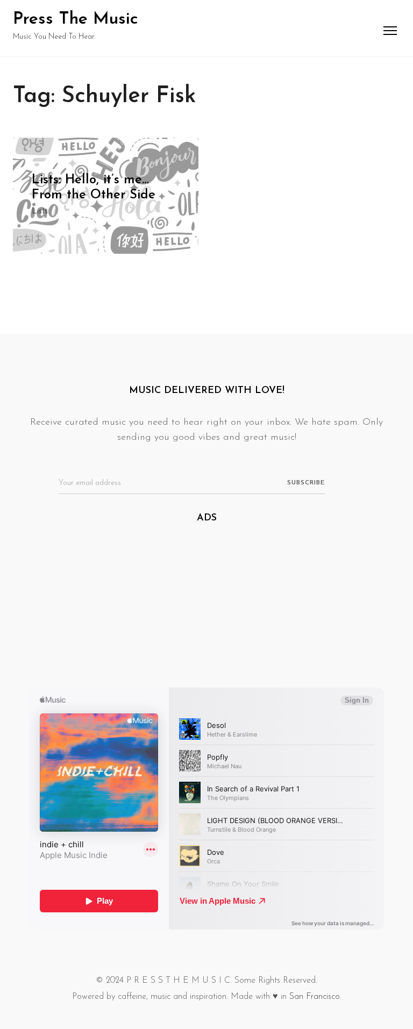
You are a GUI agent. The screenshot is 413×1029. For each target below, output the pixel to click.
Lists (40, 211)
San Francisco (314, 996)
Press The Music (75, 19)
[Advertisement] (206, 612)
